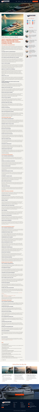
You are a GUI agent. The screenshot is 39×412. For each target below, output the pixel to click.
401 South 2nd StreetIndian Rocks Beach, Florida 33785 (33, 407)
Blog (27, 1)
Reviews (25, 1)
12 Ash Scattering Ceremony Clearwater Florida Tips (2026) (32, 51)
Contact (30, 1)
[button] (29, 20)
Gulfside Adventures (6, 296)
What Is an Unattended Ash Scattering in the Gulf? (32, 36)
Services (19, 1)
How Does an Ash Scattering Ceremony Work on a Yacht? (32, 46)
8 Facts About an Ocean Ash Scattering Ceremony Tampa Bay (33, 31)
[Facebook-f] (2, 407)
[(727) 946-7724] (28, 404)
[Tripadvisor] (3, 407)
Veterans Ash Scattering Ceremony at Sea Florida (33, 56)
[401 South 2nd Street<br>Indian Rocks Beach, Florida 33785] (28, 406)
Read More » (27, 380)
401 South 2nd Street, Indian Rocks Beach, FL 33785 (9, 295)
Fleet (22, 1)
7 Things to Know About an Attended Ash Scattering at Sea (33, 41)
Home (16, 1)
